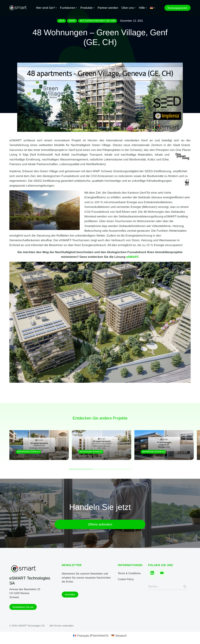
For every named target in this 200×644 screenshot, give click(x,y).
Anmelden (70, 594)
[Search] (184, 586)
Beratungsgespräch (178, 8)
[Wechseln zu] (152, 7)
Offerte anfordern (100, 524)
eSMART (132, 256)
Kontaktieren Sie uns (23, 607)
